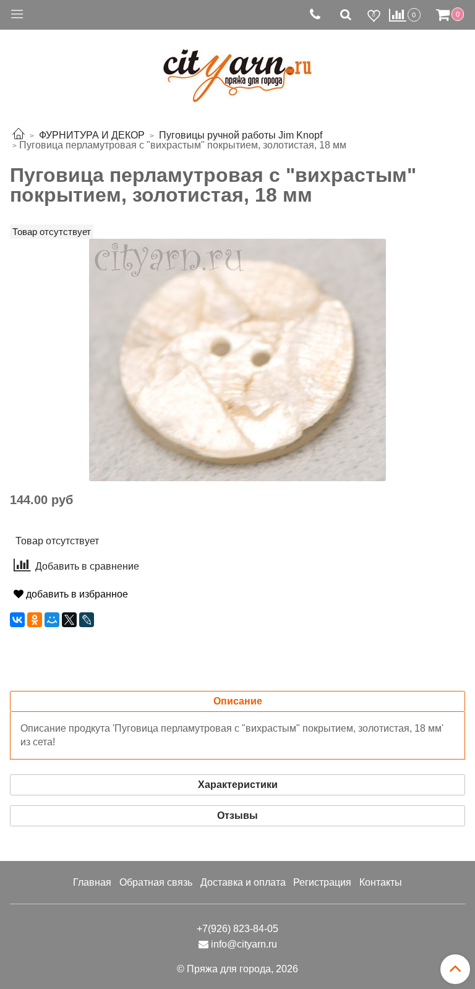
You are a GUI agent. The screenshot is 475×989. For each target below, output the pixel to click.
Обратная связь (155, 882)
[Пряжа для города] (237, 68)
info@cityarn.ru (244, 944)
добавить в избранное (76, 594)
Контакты (380, 882)
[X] (69, 619)
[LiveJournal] (86, 619)
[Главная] (18, 135)
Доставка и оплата (243, 882)
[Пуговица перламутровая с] (237, 359)
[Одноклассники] (34, 619)
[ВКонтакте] (17, 619)
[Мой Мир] (52, 619)
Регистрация (322, 882)
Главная (92, 882)
